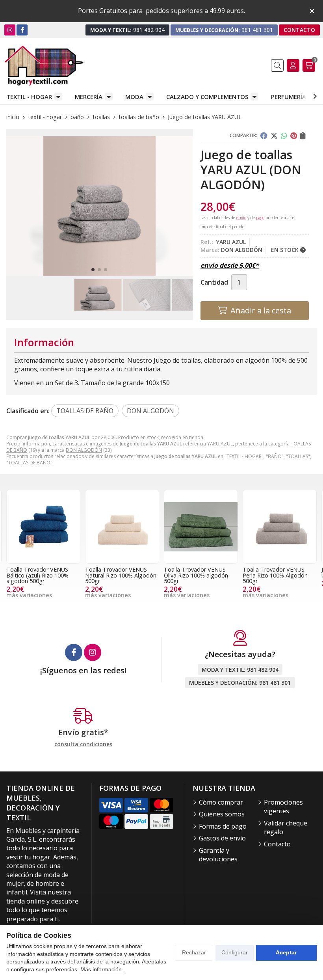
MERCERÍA (88, 97)
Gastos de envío (222, 838)
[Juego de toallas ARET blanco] (279, 526)
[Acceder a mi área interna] (293, 65)
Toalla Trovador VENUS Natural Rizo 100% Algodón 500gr (42, 575)
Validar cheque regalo (285, 827)
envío (241, 217)
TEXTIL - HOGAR (29, 97)
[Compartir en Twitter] (274, 136)
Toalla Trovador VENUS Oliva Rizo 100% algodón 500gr (117, 575)
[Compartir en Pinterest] (293, 136)
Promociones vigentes (283, 806)
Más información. (101, 969)
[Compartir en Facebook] (263, 136)
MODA (134, 97)
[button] (93, 269)
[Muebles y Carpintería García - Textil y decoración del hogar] (44, 66)
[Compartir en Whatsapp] (284, 136)
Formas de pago (223, 826)
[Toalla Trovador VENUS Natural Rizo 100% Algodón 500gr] (43, 526)
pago (260, 217)
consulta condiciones (83, 744)
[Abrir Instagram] (9, 30)
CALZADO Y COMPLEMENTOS (207, 97)
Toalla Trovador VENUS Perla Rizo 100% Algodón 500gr (196, 575)
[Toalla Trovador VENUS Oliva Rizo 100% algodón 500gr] (122, 526)
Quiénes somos (222, 814)
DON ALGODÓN (84, 450)
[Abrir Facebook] (22, 30)
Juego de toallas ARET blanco (272, 572)
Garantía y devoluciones (218, 854)
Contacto (277, 844)
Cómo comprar (221, 802)
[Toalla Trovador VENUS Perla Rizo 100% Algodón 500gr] (201, 526)
